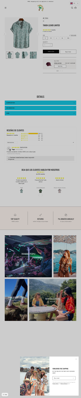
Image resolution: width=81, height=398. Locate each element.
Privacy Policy (55, 383)
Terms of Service (64, 383)
